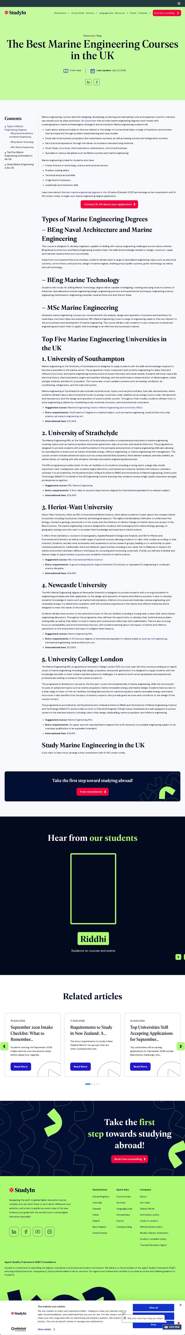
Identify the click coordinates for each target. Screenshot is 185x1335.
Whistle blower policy (151, 1226)
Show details (44, 1329)
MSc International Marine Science (85, 559)
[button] (178, 957)
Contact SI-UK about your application (108, 204)
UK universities (88, 120)
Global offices (147, 1208)
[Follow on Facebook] (26, 1231)
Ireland (96, 1220)
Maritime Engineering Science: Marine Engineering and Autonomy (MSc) (105, 407)
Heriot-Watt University (80, 506)
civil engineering (159, 638)
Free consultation (91, 791)
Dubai (95, 1214)
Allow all (153, 1307)
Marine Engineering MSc (80, 633)
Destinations (60, 13)
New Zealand (99, 1226)
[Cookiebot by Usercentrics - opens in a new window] (18, 1329)
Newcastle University (77, 584)
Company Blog (124, 1226)
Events (133, 13)
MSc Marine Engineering (80, 485)
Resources (120, 13)
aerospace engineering (66, 416)
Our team (145, 1202)
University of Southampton (86, 358)
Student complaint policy (153, 1238)
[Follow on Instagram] (49, 1231)
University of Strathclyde (83, 432)
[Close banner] (181, 1305)
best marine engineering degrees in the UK (88, 192)
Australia (97, 1202)
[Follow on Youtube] (37, 1231)
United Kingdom (100, 1196)
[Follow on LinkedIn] (14, 1231)
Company (143, 13)
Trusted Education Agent (153, 1245)
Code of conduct (149, 1220)
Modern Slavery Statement (154, 1232)
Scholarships (123, 1214)
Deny (153, 1324)
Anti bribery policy (149, 1214)
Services (90, 13)
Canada (96, 1208)
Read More (21, 1066)
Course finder (77, 13)
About (143, 1196)
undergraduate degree (90, 564)
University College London (85, 658)
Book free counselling (164, 13)
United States (99, 1232)
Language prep (106, 13)
